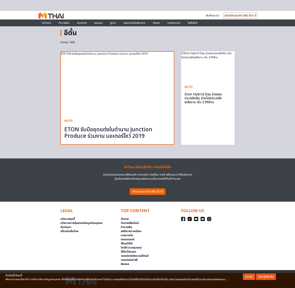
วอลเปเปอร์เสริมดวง (134, 23)
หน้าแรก (46, 23)
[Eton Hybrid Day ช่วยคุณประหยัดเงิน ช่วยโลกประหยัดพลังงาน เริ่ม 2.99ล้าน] (208, 66)
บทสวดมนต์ (173, 23)
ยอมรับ (249, 277)
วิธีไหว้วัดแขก (128, 252)
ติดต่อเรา (65, 227)
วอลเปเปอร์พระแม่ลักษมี (135, 256)
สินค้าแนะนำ (212, 16)
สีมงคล (125, 264)
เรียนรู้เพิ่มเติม (266, 277)
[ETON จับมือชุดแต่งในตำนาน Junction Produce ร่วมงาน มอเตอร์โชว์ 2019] (117, 83)
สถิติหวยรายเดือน (131, 231)
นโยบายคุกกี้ (67, 219)
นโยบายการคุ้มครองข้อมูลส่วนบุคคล (81, 223)
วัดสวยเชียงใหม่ (130, 223)
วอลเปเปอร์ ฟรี (129, 260)
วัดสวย (156, 23)
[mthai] (51, 15)
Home (64, 42)
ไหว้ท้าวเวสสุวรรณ (131, 248)
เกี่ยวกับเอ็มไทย (69, 231)
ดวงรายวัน (127, 235)
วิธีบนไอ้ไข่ (127, 244)
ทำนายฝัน (64, 23)
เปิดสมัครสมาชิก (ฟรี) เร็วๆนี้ (147, 192)
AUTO (68, 121)
